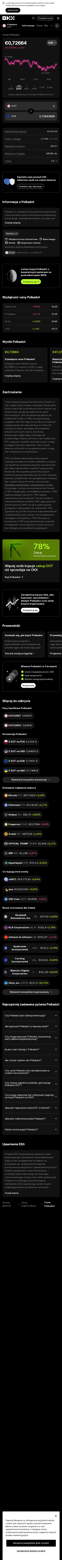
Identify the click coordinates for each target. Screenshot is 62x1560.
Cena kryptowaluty (28, 1204)
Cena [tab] (39, 25)
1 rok (41, 87)
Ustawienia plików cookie (31, 1551)
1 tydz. (26, 87)
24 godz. (19, 87)
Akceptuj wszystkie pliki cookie (31, 1543)
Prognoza (55, 653)
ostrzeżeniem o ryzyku (41, 485)
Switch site (13, 10)
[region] (31, 1535)
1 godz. (11, 87)
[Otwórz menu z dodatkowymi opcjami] (58, 18)
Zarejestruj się (45, 18)
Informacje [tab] (28, 25)
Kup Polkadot (12, 577)
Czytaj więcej (12, 222)
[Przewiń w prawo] (51, 25)
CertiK (12, 252)
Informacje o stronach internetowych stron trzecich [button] (26, 247)
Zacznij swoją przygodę (18, 653)
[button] (33, 18)
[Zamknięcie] (56, 1516)
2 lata (49, 87)
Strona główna (6, 1204)
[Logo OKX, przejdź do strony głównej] (8, 18)
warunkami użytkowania (17, 485)
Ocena (8, 161)
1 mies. (34, 87)
